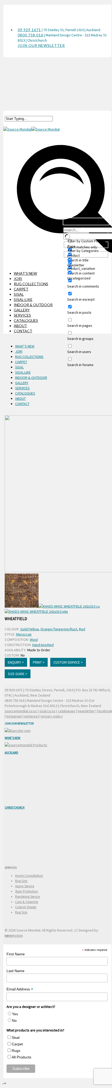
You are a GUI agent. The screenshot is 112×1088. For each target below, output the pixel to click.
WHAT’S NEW (25, 273)
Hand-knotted (43, 644)
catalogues (66, 711)
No (14, 1020)
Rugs (16, 1050)
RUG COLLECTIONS (31, 284)
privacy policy (52, 716)
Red (82, 629)
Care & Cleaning (26, 902)
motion (14, 935)
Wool (34, 639)
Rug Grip (21, 881)
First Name (16, 954)
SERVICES (22, 315)
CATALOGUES (26, 320)
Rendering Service (27, 896)
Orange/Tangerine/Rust (58, 629)
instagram (14, 716)
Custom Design (25, 907)
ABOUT (20, 325)
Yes (15, 1014)
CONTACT (23, 331)
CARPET (21, 289)
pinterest (31, 716)
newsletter (86, 711)
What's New (12, 738)
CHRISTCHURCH (14, 807)
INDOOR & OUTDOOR (33, 304)
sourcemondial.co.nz (21, 711)
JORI (18, 278)
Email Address (20, 989)
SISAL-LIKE (23, 299)
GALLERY (22, 310)
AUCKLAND (11, 752)
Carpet (17, 1044)
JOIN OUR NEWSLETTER (41, 45)
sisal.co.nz (47, 711)
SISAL (19, 294)
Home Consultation (29, 875)
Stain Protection (26, 891)
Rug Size (21, 912)
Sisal (16, 1037)
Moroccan (24, 634)
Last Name (15, 971)
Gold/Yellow (29, 629)
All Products (21, 1057)
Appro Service (24, 886)
